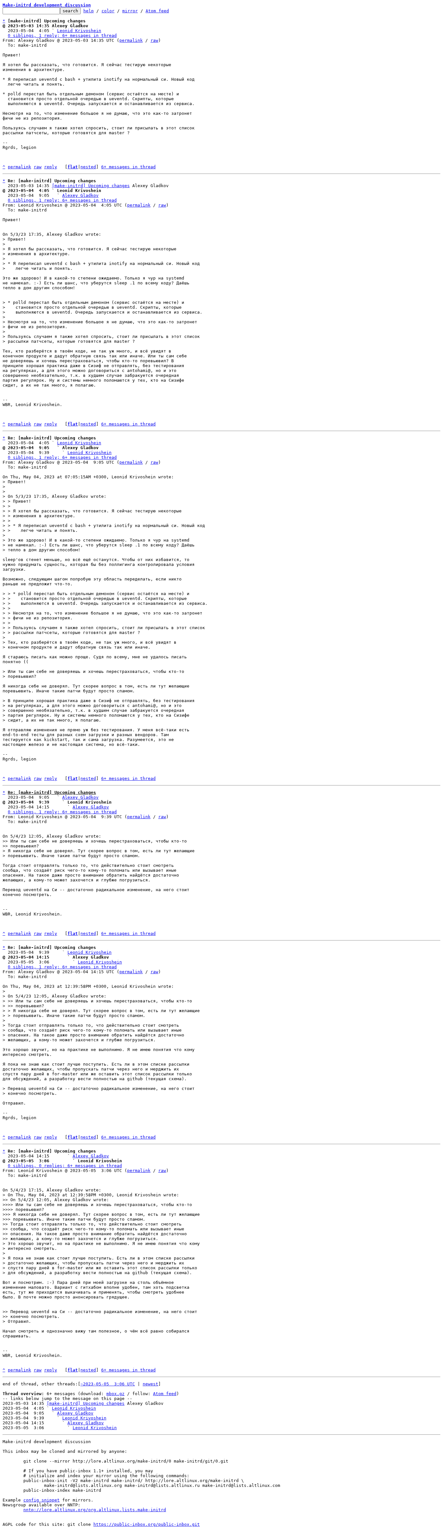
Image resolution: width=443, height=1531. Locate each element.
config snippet (41, 1500)
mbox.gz (115, 1393)
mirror (130, 10)
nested (88, 166)
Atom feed (157, 10)
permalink (131, 40)
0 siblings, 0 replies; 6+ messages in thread (65, 1165)
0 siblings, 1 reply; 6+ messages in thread (62, 35)
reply (50, 166)
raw (154, 40)
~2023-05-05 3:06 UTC (107, 1383)
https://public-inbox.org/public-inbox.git (146, 1524)
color (108, 10)
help (88, 10)
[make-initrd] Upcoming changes (91, 185)
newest (150, 1383)
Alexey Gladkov (80, 195)
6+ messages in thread (128, 166)
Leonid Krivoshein (79, 30)
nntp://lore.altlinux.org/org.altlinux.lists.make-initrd (94, 1509)
